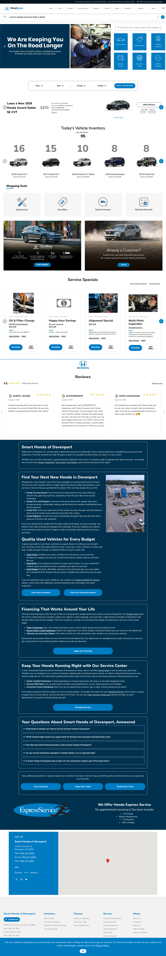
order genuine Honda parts (99, 694)
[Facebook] (16, 879)
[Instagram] (21, 879)
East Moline (72, 462)
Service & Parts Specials (112, 918)
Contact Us (34, 872)
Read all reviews (157, 383)
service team (103, 670)
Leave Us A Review (140, 932)
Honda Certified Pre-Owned (87, 580)
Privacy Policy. (102, 945)
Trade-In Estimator (34, 627)
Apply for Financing (83, 651)
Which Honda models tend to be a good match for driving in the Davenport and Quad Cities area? (68, 737)
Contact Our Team (125, 786)
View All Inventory (82, 132)
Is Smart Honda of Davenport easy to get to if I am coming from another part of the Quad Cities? (67, 761)
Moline (41, 462)
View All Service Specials (138, 284)
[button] (107, 861)
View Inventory (41, 786)
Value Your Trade (83, 786)
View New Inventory (40, 592)
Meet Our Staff (138, 929)
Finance (78, 913)
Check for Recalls (109, 936)
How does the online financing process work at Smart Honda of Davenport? (58, 745)
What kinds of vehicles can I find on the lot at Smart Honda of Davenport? (58, 729)
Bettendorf (50, 462)
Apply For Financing (81, 918)
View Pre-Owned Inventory (83, 592)
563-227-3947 (27, 853)
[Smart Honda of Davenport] (15, 8)
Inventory (49, 913)
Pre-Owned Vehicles (52, 922)
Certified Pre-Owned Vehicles (55, 925)
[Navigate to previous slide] (2, 46)
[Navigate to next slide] (109, 46)
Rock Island (61, 462)
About (136, 913)
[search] (163, 8)
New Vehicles (49, 918)
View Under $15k (50, 929)
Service (107, 913)
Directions (18, 872)
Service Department (110, 925)
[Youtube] (26, 879)
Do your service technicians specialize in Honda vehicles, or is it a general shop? (60, 753)
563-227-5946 (29, 857)
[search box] (138, 27)
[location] (137, 2)
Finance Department (81, 925)
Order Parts (107, 932)
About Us (136, 918)
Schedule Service (154, 284)
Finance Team (132, 614)
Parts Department (110, 929)
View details (149, 105)
